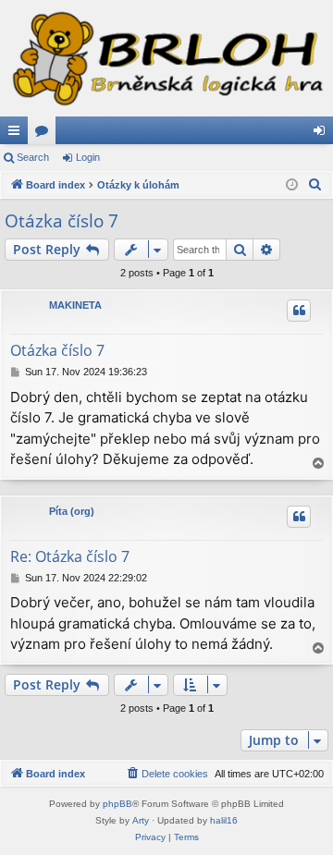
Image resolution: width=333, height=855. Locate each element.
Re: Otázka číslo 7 (70, 556)
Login (88, 157)
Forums (45, 134)
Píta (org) (71, 511)
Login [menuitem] (323, 134)
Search (33, 157)
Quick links (17, 134)
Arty (140, 820)
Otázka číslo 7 (61, 221)
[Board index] (166, 58)
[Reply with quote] (299, 310)
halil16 (224, 820)
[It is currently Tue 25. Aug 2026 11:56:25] (292, 185)
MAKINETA (75, 305)
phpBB (117, 804)
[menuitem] (315, 185)
